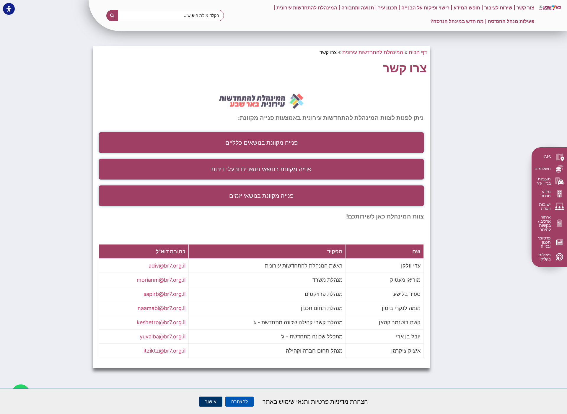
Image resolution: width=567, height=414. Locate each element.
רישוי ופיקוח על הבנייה (425, 8)
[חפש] (112, 15)
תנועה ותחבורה (357, 8)
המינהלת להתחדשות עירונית (306, 8)
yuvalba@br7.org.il (162, 336)
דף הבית (418, 52)
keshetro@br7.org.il (161, 322)
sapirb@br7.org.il (164, 294)
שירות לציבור (498, 8)
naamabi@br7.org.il (161, 308)
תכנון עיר (387, 8)
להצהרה (239, 402)
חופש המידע (467, 8)
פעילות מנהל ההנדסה (511, 21)
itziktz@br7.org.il (164, 351)
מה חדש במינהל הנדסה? (457, 21)
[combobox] (171, 15)
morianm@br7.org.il (161, 280)
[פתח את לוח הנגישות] (9, 9)
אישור (210, 402)
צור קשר (525, 8)
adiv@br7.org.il (167, 266)
